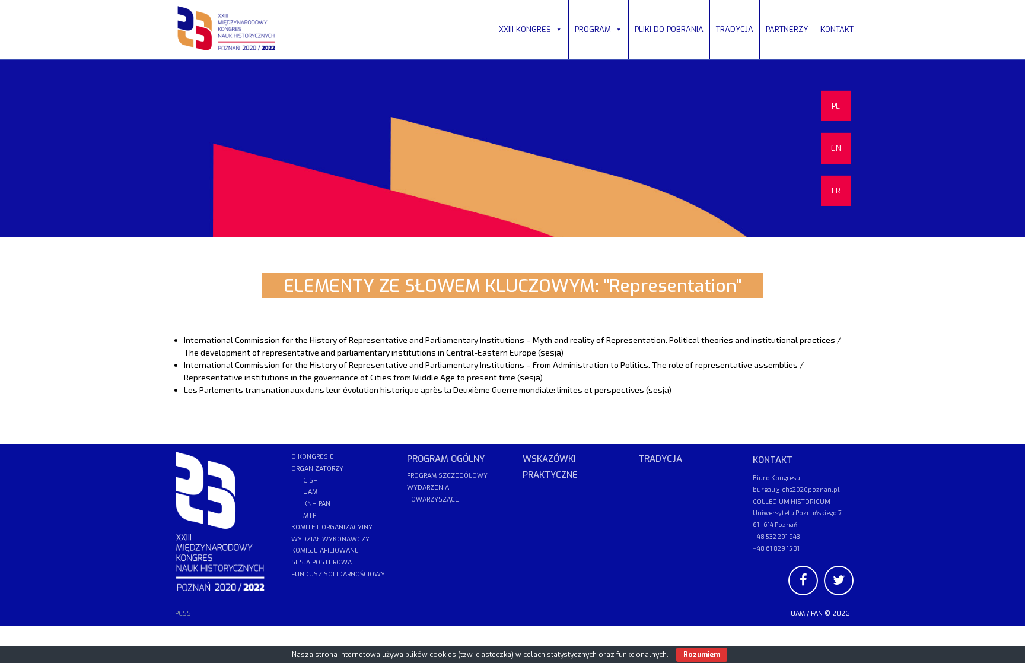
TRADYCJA (734, 29)
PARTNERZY (787, 29)
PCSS (183, 613)
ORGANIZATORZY (317, 468)
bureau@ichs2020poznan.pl (796, 489)
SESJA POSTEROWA (321, 562)
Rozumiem (701, 654)
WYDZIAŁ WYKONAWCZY (330, 539)
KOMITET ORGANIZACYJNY (332, 527)
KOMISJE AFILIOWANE (325, 550)
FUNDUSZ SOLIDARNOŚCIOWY (338, 574)
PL (836, 106)
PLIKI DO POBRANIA (669, 29)
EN (836, 148)
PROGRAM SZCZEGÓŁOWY (447, 475)
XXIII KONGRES (525, 29)
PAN (817, 613)
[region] (512, 148)
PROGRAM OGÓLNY (446, 459)
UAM (798, 613)
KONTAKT (837, 29)
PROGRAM (593, 29)
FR (836, 191)
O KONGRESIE (312, 456)
